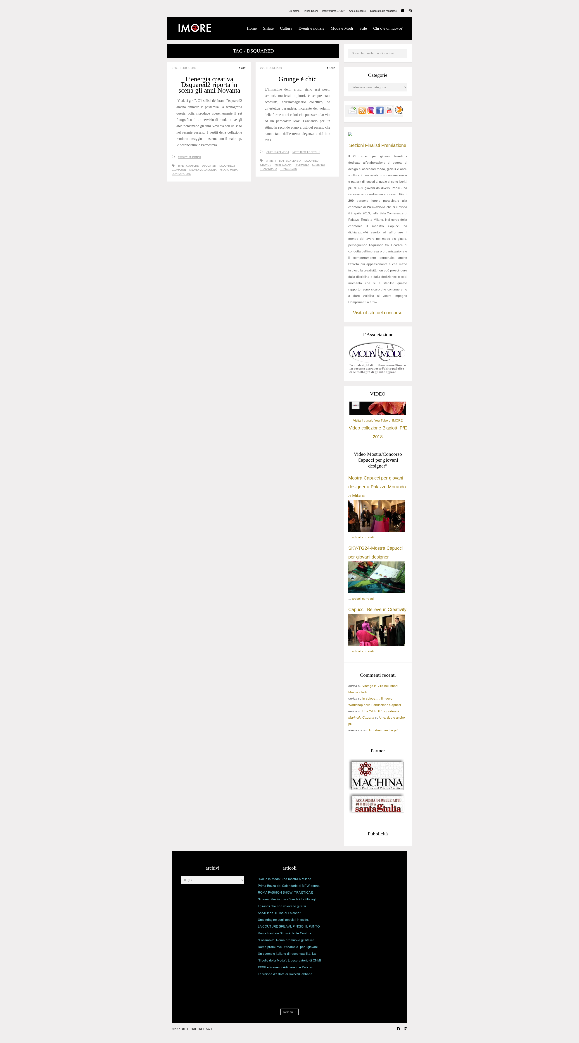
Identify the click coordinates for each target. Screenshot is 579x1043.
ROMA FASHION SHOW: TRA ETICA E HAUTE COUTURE (285, 893)
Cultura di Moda (277, 152)
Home (252, 28)
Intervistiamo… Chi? (333, 11)
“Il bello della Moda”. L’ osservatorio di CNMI (289, 960)
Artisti (271, 160)
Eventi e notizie (311, 28)
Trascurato (288, 169)
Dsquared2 (227, 165)
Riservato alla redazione (383, 11)
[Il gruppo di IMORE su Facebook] (380, 113)
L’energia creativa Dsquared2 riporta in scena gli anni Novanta (209, 84)
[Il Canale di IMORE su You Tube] (389, 113)
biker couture (188, 165)
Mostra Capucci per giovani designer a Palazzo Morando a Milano (377, 486)
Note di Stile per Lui (306, 152)
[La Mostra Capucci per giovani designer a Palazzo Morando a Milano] (376, 531)
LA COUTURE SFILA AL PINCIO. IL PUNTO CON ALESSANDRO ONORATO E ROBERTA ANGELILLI (289, 927)
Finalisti (372, 145)
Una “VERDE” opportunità (380, 711)
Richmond (302, 164)
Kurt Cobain (283, 164)
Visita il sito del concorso (377, 312)
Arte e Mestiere (357, 11)
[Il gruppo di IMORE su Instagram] (371, 113)
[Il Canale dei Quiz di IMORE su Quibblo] (398, 113)
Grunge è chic (297, 79)
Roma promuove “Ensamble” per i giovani (288, 947)
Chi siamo (294, 11)
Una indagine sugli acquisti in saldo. (283, 919)
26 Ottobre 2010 (271, 68)
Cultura (286, 28)
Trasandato (268, 169)
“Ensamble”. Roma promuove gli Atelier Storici (286, 941)
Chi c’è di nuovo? (388, 28)
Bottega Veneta (290, 160)
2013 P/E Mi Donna (189, 157)
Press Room (311, 11)
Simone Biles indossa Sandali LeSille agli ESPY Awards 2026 (287, 900)
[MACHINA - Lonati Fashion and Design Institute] (376, 789)
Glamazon (179, 169)
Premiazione (393, 145)
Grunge (265, 164)
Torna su (288, 1012)
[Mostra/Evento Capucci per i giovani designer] (376, 645)
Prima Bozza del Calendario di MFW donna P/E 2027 (289, 886)
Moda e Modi (342, 28)
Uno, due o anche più (383, 730)
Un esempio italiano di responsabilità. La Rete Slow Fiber (287, 954)
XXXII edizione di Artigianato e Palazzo (285, 967)
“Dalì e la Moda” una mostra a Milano (284, 879)
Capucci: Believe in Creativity (377, 609)
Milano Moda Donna (202, 169)
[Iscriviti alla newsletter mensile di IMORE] (352, 113)
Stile (363, 28)
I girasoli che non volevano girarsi (282, 906)
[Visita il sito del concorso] (350, 135)
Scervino (318, 164)
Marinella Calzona (361, 717)
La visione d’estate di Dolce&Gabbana (285, 974)
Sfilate (268, 28)
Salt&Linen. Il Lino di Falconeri (279, 913)
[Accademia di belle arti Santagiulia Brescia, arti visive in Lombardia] (376, 813)
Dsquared (209, 165)
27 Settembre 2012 (184, 68)
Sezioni (356, 145)
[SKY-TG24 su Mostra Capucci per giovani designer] (376, 592)
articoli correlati (363, 537)
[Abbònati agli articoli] (362, 113)
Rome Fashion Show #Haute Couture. (285, 933)
